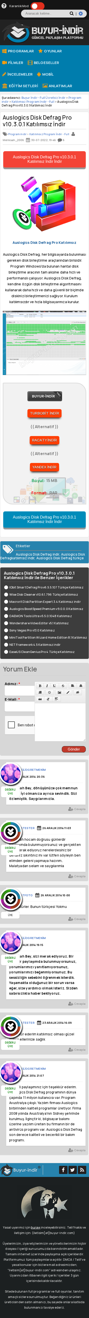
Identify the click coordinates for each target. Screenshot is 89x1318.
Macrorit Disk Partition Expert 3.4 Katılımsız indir (45, 602)
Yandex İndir (44, 467)
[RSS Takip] (82, 1170)
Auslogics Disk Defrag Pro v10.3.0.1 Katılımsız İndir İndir (44, 159)
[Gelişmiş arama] (83, 15)
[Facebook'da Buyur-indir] (63, 1170)
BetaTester (25, 828)
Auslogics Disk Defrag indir (37, 554)
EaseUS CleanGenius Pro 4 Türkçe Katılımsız (42, 652)
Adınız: (12, 683)
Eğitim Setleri (23, 85)
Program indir (17, 134)
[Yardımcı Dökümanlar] (4, 6)
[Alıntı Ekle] (40, 699)
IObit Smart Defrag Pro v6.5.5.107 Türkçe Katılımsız (46, 587)
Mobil (47, 74)
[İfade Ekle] (49, 692)
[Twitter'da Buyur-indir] (72, 1170)
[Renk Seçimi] (68, 692)
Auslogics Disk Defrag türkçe (60, 558)
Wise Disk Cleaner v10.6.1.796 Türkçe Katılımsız (43, 594)
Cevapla (79, 809)
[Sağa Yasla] (40, 692)
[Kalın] (40, 686)
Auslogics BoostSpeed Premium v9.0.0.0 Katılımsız (46, 609)
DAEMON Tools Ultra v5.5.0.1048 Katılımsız (40, 616)
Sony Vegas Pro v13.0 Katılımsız (32, 630)
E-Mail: (12, 699)
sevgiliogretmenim (30, 770)
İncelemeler (20, 74)
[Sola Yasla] (72, 686)
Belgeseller (46, 62)
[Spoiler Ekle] (56, 699)
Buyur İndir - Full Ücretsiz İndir (44, 98)
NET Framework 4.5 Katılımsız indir (35, 645)
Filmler (15, 62)
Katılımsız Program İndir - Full (33, 102)
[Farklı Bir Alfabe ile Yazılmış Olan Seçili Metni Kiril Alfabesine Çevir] (48, 699)
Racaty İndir (44, 440)
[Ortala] (81, 686)
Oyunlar (52, 50)
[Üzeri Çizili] (63, 686)
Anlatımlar (60, 85)
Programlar (20, 50)
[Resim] (59, 692)
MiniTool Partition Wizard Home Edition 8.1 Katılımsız (48, 637)
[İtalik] (47, 686)
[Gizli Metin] (77, 692)
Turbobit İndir (44, 413)
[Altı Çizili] (54, 686)
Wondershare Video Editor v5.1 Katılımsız (39, 623)
